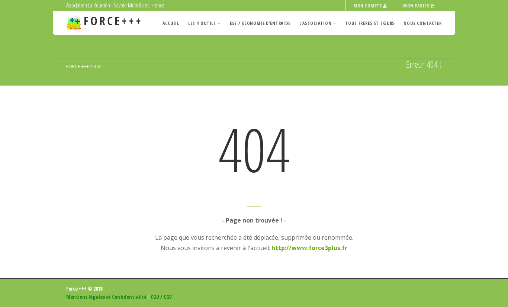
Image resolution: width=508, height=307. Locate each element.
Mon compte (368, 6)
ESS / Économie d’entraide (260, 23)
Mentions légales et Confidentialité (106, 296)
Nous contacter (422, 23)
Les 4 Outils (202, 23)
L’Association (315, 23)
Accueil (171, 23)
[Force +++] (105, 23)
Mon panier (416, 6)
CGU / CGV (161, 296)
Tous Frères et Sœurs (370, 23)
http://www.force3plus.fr (309, 248)
